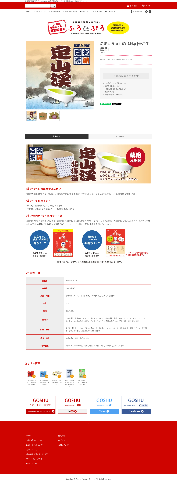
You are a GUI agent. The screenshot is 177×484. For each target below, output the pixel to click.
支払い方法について (34, 440)
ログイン (147, 6)
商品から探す (55, 11)
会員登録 (133, 6)
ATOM (34, 464)
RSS (28, 464)
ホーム (28, 11)
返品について (31, 450)
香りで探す (99, 11)
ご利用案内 (111, 11)
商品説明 (57, 136)
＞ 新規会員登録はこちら (111, 86)
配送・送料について (34, 445)
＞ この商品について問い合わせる (114, 83)
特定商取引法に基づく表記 (37, 454)
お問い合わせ (137, 11)
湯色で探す (86, 11)
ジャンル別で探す (71, 11)
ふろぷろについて (40, 11)
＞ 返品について (108, 92)
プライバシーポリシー (35, 459)
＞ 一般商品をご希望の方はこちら (114, 89)
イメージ (120, 136)
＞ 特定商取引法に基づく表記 (113, 95)
